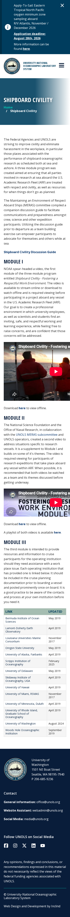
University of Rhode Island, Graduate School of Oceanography (21, 713)
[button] (62, 5)
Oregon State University (19, 648)
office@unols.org (48, 802)
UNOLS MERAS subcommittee (36, 435)
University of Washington (20, 723)
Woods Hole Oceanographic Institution (22, 731)
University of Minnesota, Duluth (24, 703)
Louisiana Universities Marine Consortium (23, 639)
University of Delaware (19, 671)
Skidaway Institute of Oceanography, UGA (18, 679)
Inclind (55, 906)
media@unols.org (36, 819)
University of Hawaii (17, 687)
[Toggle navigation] (61, 65)
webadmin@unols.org (47, 810)
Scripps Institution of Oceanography (17, 662)
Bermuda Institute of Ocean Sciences (22, 619)
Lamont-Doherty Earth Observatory (19, 629)
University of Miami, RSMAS (22, 694)
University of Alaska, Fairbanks (23, 654)
